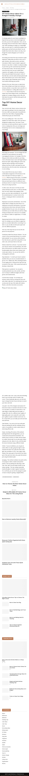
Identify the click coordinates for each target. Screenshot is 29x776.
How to (4, 753)
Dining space (5, 730)
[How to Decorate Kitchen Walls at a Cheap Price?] (14, 649)
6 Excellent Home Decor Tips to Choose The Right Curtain (13, 598)
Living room (5, 759)
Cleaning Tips (5, 719)
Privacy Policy (25, 775)
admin (4, 17)
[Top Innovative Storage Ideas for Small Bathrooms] (5, 675)
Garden (3, 742)
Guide (8, 11)
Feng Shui (4, 736)
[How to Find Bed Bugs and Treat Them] (5, 611)
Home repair (5, 749)
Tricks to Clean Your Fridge (16, 696)
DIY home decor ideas (7, 476)
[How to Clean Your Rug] (5, 604)
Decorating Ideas (6, 728)
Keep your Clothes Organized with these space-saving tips (13, 540)
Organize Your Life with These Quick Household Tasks (12, 563)
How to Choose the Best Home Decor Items (14, 484)
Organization (5, 761)
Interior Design (5, 755)
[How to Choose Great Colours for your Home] (5, 668)
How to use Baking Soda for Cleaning (17, 618)
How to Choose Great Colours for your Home (18, 667)
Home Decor (15, 476)
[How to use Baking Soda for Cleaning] (5, 619)
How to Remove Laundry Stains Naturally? (14, 519)
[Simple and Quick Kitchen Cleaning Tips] (5, 683)
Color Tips (4, 724)
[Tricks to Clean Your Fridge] (5, 698)
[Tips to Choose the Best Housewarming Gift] (5, 626)
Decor (3, 726)
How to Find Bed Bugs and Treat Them (18, 610)
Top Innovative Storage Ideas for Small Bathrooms (18, 674)
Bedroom (4, 717)
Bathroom (4, 715)
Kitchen (4, 757)
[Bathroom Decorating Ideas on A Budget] (5, 690)
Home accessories (6, 746)
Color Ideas (4, 721)
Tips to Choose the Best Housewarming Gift (16, 625)
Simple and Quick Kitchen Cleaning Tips (16, 682)
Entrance (4, 734)
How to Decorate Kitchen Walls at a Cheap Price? (13, 660)
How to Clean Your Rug (15, 602)
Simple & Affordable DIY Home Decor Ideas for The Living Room (14, 492)
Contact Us (11, 775)
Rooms (3, 763)
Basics (3, 713)
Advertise (6, 775)
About (2, 775)
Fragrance (4, 738)
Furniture (4, 740)
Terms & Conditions (18, 775)
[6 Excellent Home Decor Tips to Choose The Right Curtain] (14, 587)
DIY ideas (4, 11)
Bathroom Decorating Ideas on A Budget (18, 689)
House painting (5, 751)
